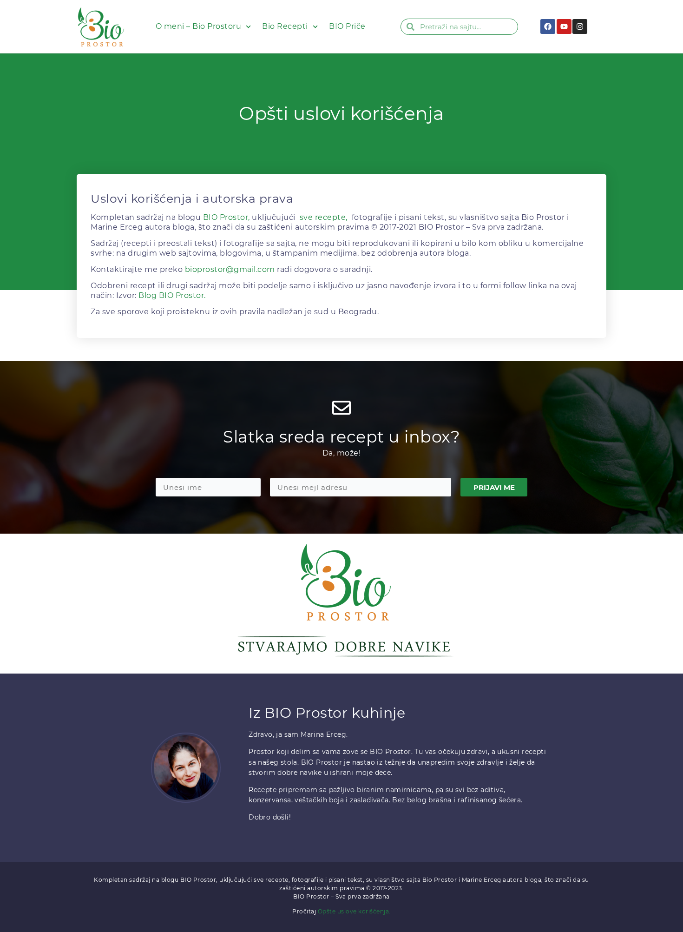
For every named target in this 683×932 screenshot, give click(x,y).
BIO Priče (347, 26)
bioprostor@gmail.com (230, 269)
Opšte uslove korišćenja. (354, 911)
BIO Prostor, (226, 217)
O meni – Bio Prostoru (199, 26)
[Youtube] (564, 26)
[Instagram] (579, 26)
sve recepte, (324, 217)
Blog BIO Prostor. (172, 295)
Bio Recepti (285, 26)
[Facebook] (547, 26)
